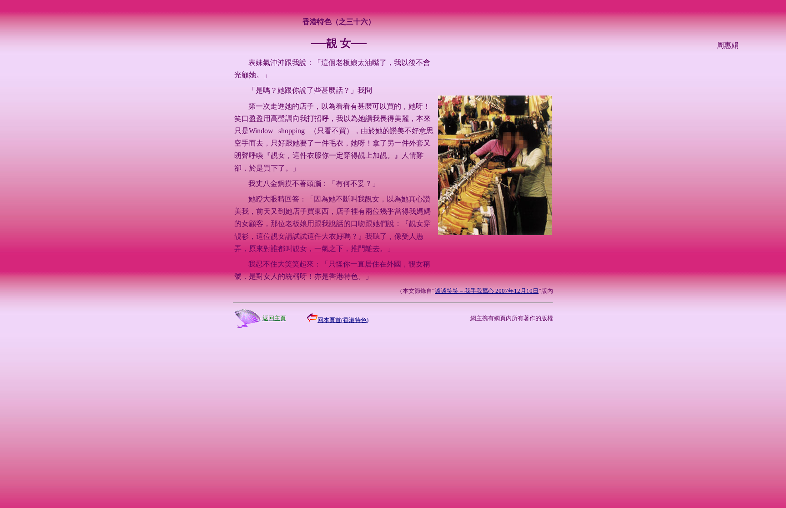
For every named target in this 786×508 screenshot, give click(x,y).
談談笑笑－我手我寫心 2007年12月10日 (487, 290)
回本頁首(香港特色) (342, 320)
